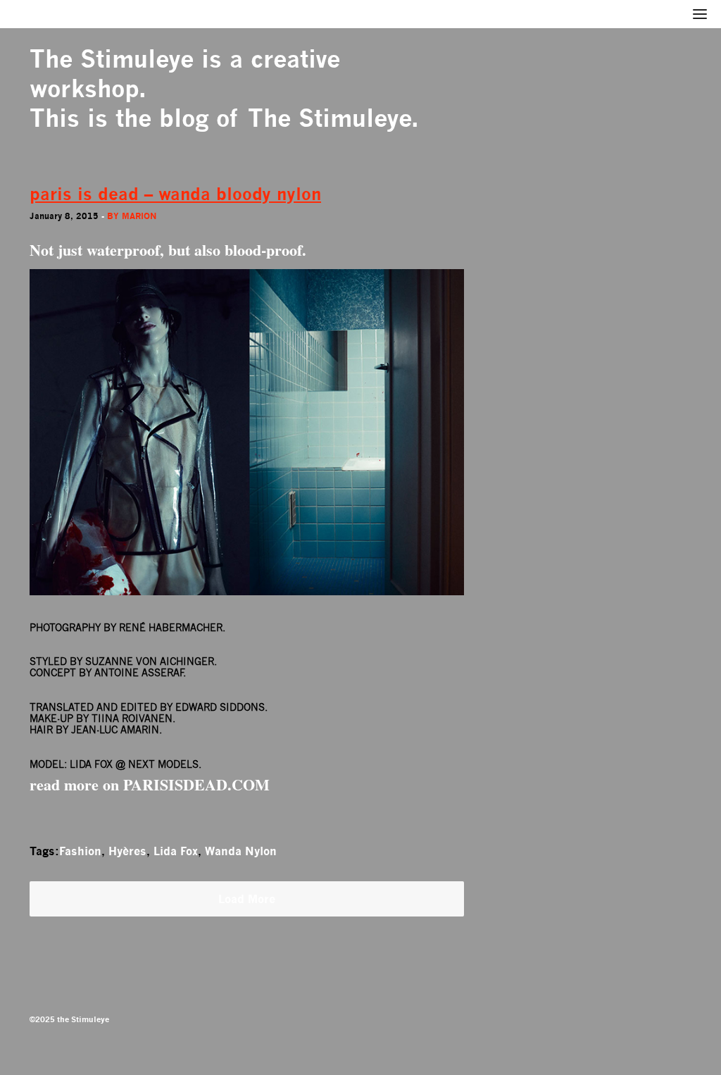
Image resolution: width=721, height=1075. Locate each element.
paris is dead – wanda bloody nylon (175, 194)
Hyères (127, 851)
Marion (139, 216)
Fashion (80, 851)
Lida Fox (175, 851)
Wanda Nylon (241, 851)
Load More (246, 899)
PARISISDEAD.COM (196, 784)
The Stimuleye (112, 58)
